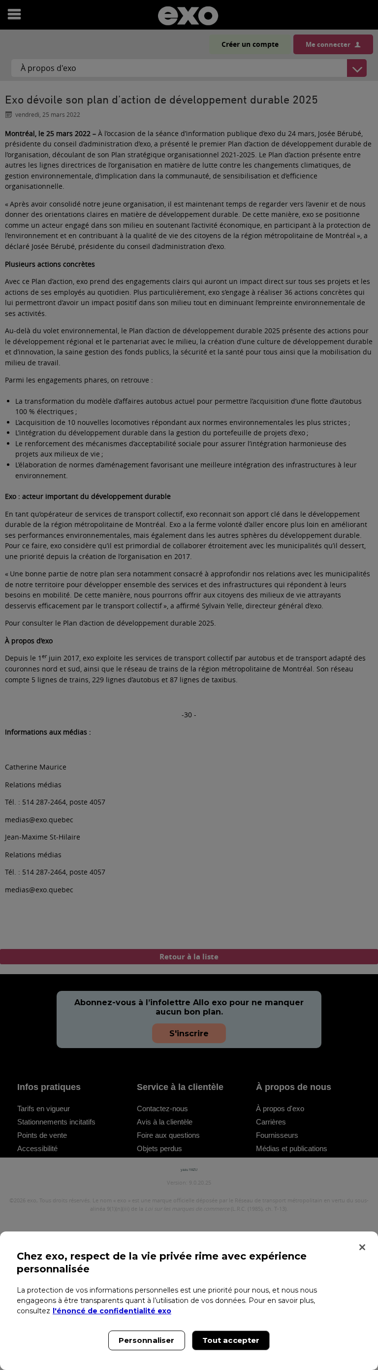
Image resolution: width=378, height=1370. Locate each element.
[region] (189, 1300)
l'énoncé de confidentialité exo (112, 1310)
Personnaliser (147, 1340)
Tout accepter (231, 1340)
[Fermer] (362, 1247)
